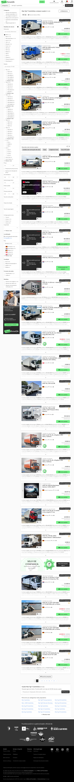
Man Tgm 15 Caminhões (44, 712)
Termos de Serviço (41, 779)
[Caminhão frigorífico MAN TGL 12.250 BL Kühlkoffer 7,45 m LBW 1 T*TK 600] (31, 312)
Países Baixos (11, 248)
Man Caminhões (26, 700)
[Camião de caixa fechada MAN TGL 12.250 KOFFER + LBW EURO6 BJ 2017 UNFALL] (31, 363)
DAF (8, 48)
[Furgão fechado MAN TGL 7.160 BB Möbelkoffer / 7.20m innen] (31, 161)
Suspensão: (6, 224)
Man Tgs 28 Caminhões (60, 703)
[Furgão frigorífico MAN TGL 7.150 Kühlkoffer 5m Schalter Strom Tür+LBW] (31, 658)
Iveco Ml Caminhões (66, 149)
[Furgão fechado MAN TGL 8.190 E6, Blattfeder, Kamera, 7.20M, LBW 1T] (31, 490)
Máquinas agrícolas (11, 23)
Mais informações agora (63, 564)
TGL (8, 69)
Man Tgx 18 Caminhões (60, 712)
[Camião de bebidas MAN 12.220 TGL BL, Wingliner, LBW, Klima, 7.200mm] (31, 465)
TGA (8, 127)
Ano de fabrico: (7, 174)
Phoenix (8, 57)
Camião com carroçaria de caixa (31, 149)
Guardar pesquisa (46, 676)
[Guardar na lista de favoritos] (69, 23)
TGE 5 (9, 125)
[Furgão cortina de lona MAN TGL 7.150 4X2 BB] (31, 388)
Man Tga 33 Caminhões (27, 709)
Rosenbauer (9, 61)
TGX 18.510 (10, 100)
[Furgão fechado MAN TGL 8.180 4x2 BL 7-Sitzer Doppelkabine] (31, 52)
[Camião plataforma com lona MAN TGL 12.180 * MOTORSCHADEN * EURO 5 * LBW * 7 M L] (31, 77)
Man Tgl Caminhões (43, 706)
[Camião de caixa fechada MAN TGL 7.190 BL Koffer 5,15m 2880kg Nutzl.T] (31, 128)
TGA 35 (9, 133)
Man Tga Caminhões (27, 712)
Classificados (10, 273)
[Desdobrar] (46, 42)
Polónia (10, 254)
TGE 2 (9, 124)
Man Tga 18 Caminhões (27, 706)
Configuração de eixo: (9, 215)
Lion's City (9, 157)
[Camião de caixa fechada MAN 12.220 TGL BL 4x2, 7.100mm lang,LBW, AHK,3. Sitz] (31, 338)
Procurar (69, 5)
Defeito (7, 267)
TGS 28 (9, 91)
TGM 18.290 (10, 117)
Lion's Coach (9, 159)
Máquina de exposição (11, 263)
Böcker (8, 51)
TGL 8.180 (10, 75)
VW (8, 42)
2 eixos (8, 219)
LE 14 (9, 155)
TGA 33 (9, 135)
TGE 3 (9, 122)
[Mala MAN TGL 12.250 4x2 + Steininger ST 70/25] (31, 287)
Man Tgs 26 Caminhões (60, 700)
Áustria (10, 252)
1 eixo (7, 217)
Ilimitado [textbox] (8, 243)
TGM (8, 107)
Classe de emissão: (8, 203)
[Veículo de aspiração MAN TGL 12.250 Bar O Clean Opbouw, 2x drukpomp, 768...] (31, 582)
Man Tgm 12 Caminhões (44, 709)
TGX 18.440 (10, 102)
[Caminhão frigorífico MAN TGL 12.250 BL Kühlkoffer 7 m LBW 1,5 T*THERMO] (31, 27)
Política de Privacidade (31, 779)
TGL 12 (9, 73)
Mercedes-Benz (11, 38)
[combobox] (11, 243)
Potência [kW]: (7, 185)
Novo (7, 261)
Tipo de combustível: (8, 197)
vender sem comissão (11, 324)
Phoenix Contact (10, 59)
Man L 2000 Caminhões (27, 703)
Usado (8, 265)
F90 (8, 146)
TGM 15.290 (10, 115)
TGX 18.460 (10, 104)
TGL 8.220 (10, 79)
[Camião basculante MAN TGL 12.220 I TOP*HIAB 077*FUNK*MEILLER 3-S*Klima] (31, 607)
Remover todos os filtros (34, 14)
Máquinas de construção (12, 17)
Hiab (7, 53)
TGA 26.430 (10, 137)
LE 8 (9, 149)
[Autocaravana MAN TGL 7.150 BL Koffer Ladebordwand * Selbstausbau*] (31, 541)
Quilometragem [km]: (8, 180)
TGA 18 (9, 131)
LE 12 (9, 151)
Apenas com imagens (12, 281)
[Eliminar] (63, 5)
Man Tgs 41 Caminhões (60, 706)
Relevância (64, 11)
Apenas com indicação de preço (11, 171)
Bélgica (10, 250)
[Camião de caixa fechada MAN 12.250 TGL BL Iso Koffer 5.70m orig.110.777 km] (31, 515)
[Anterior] (22, 27)
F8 (8, 142)
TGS (8, 82)
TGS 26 (10, 84)
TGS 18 (10, 86)
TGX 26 (10, 98)
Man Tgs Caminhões (60, 709)
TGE (8, 120)
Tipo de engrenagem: (9, 209)
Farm (7, 55)
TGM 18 (10, 109)
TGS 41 (9, 88)
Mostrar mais (46, 714)
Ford (8, 46)
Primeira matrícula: (8, 191)
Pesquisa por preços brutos (11, 168)
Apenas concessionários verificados (11, 286)
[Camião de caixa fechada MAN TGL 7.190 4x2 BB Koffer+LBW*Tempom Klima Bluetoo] (31, 413)
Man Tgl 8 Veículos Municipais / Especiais (48, 703)
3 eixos (8, 221)
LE (7, 148)
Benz (8, 36)
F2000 (9, 144)
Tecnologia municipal (11, 16)
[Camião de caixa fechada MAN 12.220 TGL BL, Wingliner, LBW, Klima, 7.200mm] (31, 440)
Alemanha (11, 246)
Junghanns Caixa (53, 149)
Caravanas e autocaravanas (12, 20)
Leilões (8, 275)
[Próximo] (40, 27)
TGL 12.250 (10, 77)
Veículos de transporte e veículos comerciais (11, 13)
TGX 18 (10, 96)
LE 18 (9, 153)
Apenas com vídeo (11, 283)
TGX (8, 95)
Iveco (8, 40)
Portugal (8, 238)
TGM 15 (10, 111)
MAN (8, 34)
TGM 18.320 (10, 113)
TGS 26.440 (10, 89)
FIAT (8, 49)
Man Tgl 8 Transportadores (45, 700)
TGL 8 (9, 71)
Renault (9, 44)
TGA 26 (10, 129)
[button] (72, 1)
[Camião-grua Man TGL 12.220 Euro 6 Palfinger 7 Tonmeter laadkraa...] (31, 103)
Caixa (44, 149)
